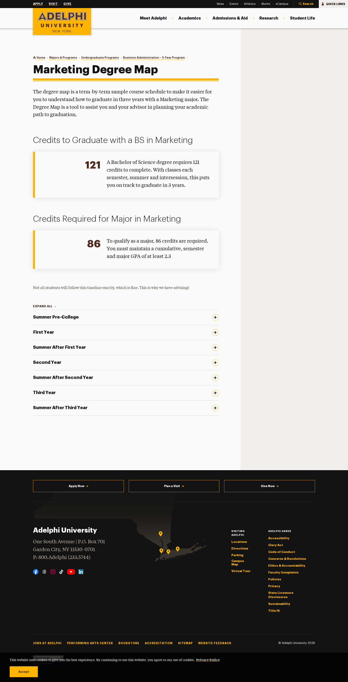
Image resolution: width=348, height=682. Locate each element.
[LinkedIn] (80, 571)
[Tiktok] (61, 571)
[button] (306, 4)
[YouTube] (71, 571)
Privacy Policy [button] (208, 659)
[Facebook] (35, 571)
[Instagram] (52, 571)
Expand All (43, 306)
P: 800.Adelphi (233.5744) (61, 557)
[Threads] (44, 571)
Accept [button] (23, 671)
